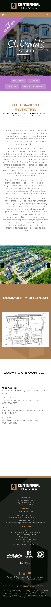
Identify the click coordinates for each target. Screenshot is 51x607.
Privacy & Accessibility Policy (19, 577)
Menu (4, 15)
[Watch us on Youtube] (29, 573)
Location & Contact (33, 86)
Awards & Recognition (25, 535)
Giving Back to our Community (25, 532)
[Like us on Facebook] (20, 573)
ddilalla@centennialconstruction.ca (20, 420)
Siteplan (12, 86)
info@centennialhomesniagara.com (25, 517)
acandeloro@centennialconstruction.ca (23, 400)
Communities (25, 537)
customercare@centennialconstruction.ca (25, 523)
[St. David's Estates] (25, 264)
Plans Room (25, 542)
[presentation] (2, 265)
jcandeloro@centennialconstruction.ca (22, 410)
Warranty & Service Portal (25, 544)
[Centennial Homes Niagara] (25, 6)
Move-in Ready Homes (25, 539)
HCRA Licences (34, 579)
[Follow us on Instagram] (24, 573)
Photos (34, 81)
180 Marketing (27, 586)
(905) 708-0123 (25, 512)
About (26, 530)
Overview (18, 81)
